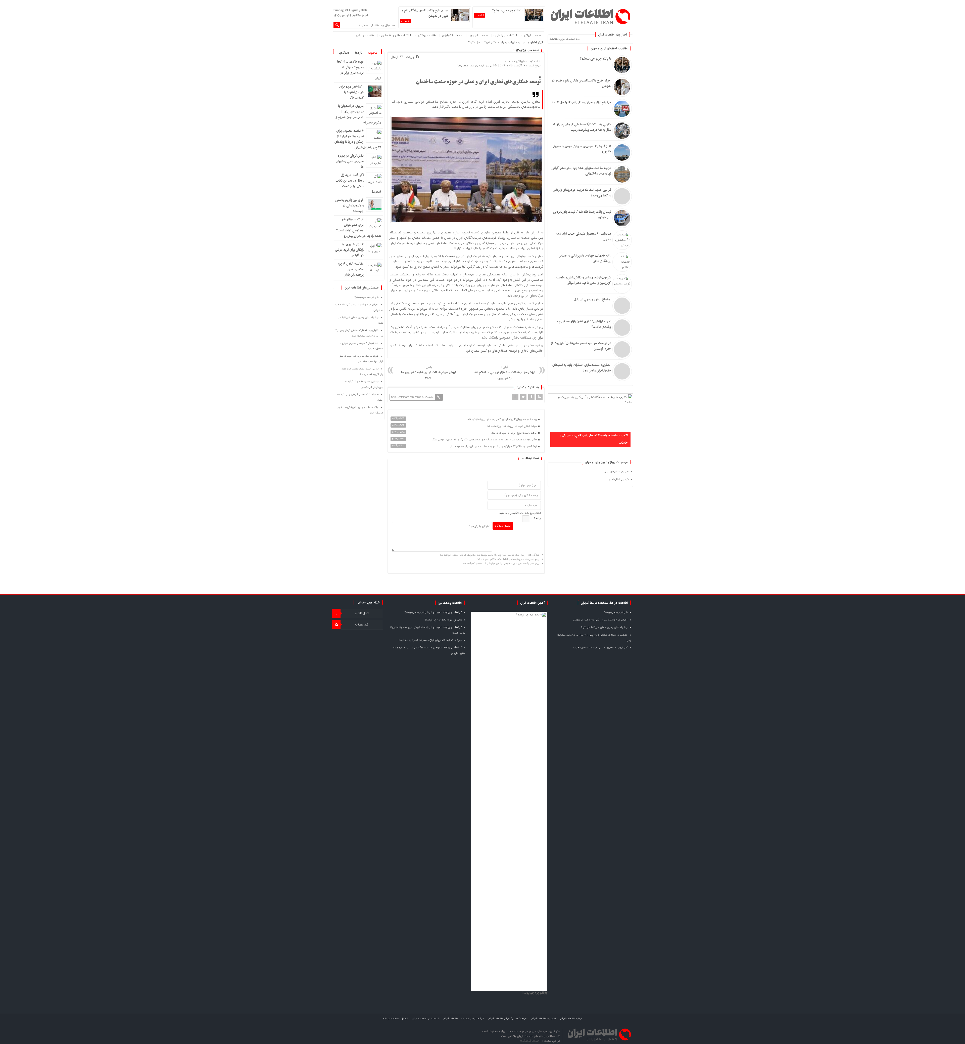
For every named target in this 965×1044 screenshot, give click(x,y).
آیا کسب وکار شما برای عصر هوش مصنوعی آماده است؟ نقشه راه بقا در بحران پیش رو (358, 228)
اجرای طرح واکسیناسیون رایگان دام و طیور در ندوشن (581, 83)
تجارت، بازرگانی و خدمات (519, 61)
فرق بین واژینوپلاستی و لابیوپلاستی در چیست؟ (349, 205)
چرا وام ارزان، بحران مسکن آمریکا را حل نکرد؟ (581, 102)
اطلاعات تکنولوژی (452, 35)
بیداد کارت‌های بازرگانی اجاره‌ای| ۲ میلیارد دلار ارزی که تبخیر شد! (502, 419)
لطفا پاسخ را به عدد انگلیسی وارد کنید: (520, 513)
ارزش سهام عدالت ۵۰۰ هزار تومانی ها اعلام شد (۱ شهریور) (504, 372)
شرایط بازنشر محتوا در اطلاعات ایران (464, 1019)
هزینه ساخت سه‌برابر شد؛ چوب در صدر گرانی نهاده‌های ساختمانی (581, 171)
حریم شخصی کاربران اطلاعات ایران (508, 1019)
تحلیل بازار (462, 66)
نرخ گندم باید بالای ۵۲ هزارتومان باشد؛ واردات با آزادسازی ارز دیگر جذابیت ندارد (493, 446)
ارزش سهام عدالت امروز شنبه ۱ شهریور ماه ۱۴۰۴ (428, 372)
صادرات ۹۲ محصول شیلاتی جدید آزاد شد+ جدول (583, 236)
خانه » (537, 61)
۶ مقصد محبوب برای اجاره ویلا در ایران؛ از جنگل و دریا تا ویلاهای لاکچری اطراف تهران (357, 139)
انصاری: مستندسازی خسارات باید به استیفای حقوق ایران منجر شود (581, 367)
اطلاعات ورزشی (365, 35)
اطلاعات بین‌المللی (506, 35)
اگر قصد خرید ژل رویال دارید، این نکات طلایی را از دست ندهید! (358, 183)
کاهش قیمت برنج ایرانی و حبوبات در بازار (514, 433)
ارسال (394, 57)
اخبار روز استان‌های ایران (617, 472)
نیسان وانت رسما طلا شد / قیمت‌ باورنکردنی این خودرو (582, 214)
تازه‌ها (358, 52)
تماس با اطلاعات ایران (544, 1019)
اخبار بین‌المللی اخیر (619, 479)
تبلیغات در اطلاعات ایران (425, 1019)
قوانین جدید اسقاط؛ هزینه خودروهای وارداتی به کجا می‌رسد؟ (582, 192)
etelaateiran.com (531, 1040)
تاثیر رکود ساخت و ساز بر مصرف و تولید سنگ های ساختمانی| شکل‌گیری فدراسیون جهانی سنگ (485, 440)
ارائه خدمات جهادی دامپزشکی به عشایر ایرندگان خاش (585, 258)
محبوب (372, 52)
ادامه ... (479, 15)
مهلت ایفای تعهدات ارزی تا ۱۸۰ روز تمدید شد (512, 426)
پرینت (411, 57)
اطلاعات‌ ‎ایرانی (532, 35)
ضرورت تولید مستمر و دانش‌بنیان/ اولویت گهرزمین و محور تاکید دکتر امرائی (583, 280)
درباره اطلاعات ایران (571, 1019)
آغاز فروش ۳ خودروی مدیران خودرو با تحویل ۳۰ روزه (582, 149)
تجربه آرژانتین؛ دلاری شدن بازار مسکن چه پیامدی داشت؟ (584, 324)
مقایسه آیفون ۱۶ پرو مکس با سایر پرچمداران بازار (351, 269)
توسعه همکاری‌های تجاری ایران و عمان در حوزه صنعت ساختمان (478, 82)
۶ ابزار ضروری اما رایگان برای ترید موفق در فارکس (349, 249)
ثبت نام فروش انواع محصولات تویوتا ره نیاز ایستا (424, 640)
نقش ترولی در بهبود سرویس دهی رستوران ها (350, 161)
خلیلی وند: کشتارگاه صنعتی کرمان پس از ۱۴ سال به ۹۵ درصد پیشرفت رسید (582, 127)
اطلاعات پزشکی (427, 35)
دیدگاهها (344, 52)
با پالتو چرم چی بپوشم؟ (595, 59)
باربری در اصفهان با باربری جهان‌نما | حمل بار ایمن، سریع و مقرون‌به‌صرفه (358, 114)
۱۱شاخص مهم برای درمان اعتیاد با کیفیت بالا (351, 92)
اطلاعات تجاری (479, 35)
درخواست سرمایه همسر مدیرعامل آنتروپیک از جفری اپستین (581, 346)
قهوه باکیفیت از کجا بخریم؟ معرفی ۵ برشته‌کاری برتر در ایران (359, 70)
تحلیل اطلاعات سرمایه (395, 1019)
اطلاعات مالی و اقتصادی (396, 35)
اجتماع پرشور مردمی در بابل (592, 299)
